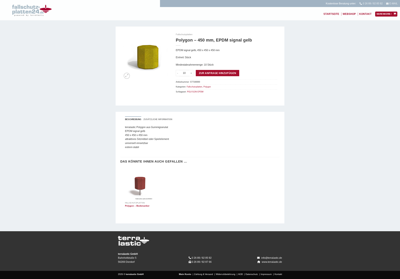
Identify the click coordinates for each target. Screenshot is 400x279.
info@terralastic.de (271, 258)
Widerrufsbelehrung (225, 274)
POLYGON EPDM (195, 92)
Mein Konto (185, 274)
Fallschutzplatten (184, 34)
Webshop (349, 14)
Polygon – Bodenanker (137, 206)
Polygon (207, 87)
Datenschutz (251, 274)
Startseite (331, 14)
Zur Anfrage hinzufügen (217, 73)
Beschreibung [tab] (133, 119)
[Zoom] (127, 76)
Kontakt (365, 14)
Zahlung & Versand (203, 274)
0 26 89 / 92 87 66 (202, 262)
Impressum (266, 274)
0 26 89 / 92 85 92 (202, 258)
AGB (240, 274)
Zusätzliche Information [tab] (157, 119)
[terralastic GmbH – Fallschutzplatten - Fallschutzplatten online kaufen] (32, 10)
